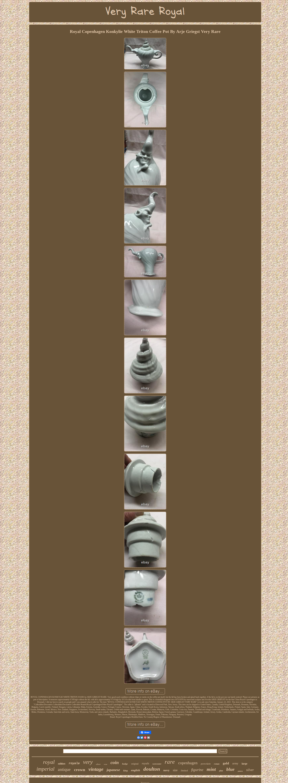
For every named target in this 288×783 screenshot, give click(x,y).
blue (230, 769)
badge (125, 764)
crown (79, 769)
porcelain (206, 763)
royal (49, 762)
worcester (156, 764)
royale (74, 763)
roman (217, 764)
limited (184, 770)
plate (221, 771)
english (135, 770)
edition (61, 763)
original (134, 764)
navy (166, 770)
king (125, 770)
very (88, 762)
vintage (95, 769)
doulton (151, 769)
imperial (45, 769)
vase (105, 764)
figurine (197, 770)
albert (98, 764)
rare (170, 762)
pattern (240, 771)
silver (250, 770)
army (235, 763)
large (244, 763)
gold (226, 763)
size (175, 770)
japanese (113, 770)
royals (145, 763)
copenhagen (188, 763)
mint (211, 769)
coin (114, 762)
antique (64, 769)
